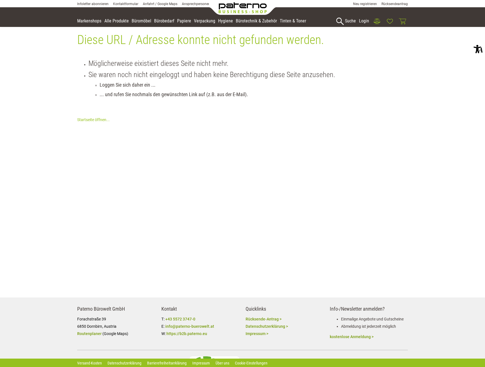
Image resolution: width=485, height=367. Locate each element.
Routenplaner (89, 333)
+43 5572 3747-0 (180, 319)
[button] (478, 49)
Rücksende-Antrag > (264, 319)
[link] (376, 21)
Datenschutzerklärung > (267, 326)
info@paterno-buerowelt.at (189, 326)
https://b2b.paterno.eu (186, 333)
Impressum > (257, 333)
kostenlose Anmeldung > (352, 336)
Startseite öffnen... (93, 119)
